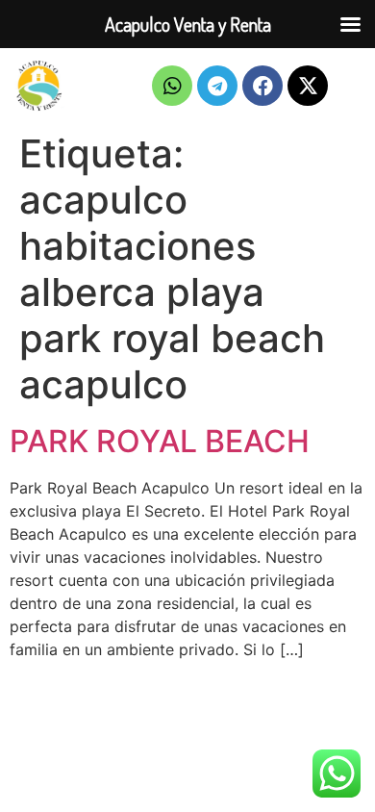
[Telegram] (217, 85)
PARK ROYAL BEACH (160, 441)
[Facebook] (262, 85)
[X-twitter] (308, 85)
